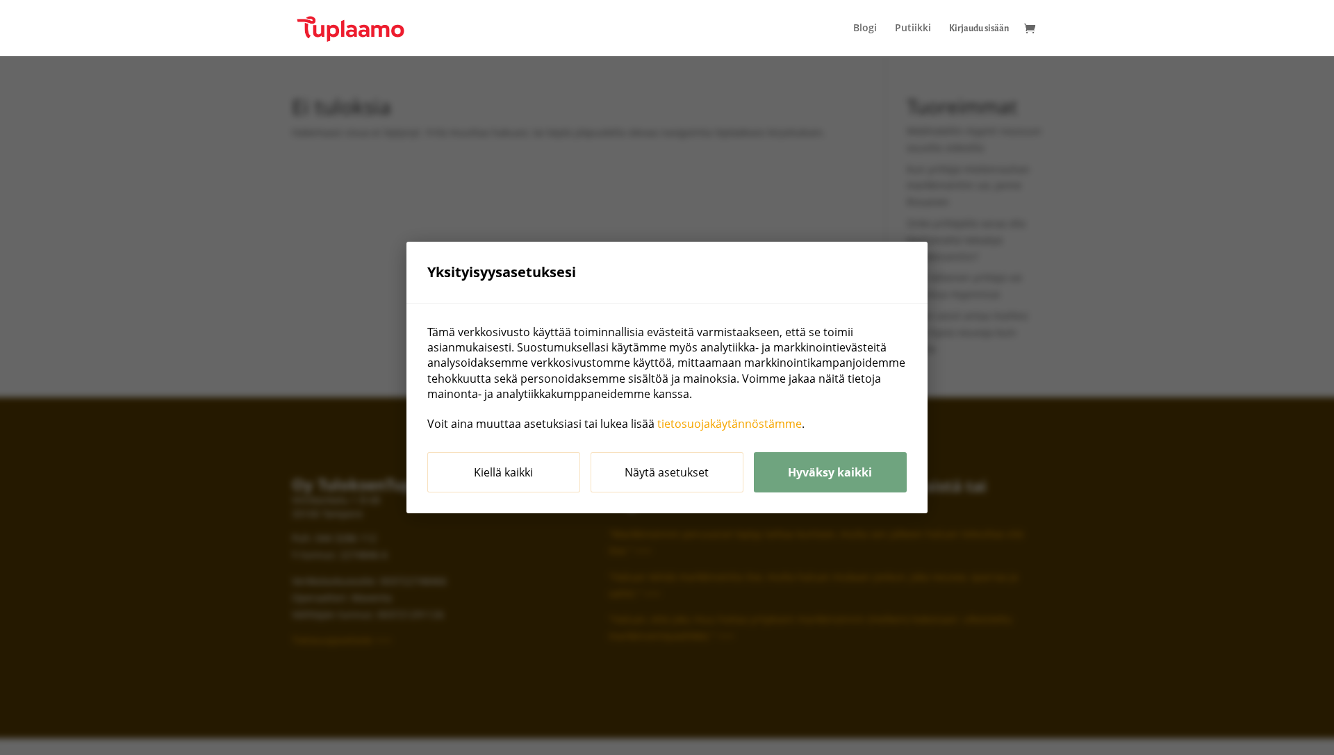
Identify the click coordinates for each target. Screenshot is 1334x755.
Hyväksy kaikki (830, 472)
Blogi (865, 28)
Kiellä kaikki (503, 472)
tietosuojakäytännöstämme (729, 423)
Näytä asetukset (667, 472)
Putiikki (913, 28)
